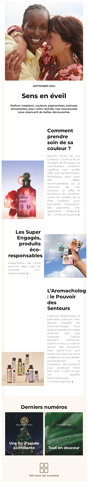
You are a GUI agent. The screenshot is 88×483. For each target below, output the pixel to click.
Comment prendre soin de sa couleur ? (60, 139)
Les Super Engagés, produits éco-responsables (25, 243)
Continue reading (65, 214)
